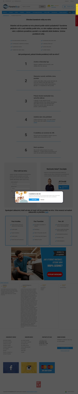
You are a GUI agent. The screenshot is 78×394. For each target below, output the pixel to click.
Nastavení (42, 199)
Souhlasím (34, 199)
